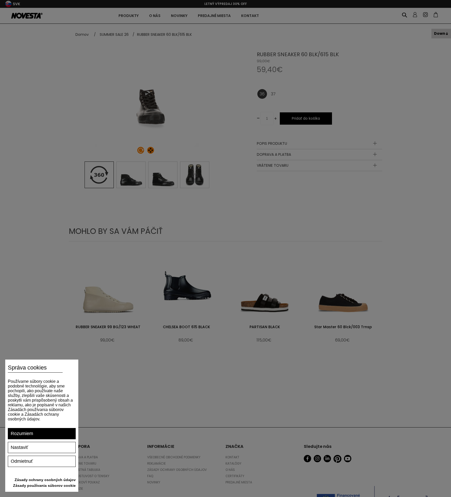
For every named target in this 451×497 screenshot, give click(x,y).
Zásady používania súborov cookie (44, 485)
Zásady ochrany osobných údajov (45, 480)
